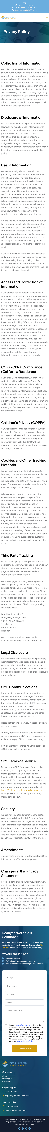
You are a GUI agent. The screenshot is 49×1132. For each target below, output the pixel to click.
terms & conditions (23, 1025)
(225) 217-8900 (11, 1106)
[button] (47, 17)
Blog (24, 3)
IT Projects (6, 1081)
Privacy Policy (29, 1124)
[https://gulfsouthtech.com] (8, 17)
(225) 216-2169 (11, 1091)
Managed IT (7, 1079)
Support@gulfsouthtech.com (17, 1095)
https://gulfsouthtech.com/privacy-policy (21, 790)
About (4, 1076)
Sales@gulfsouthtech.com (16, 1110)
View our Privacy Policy (25, 1041)
